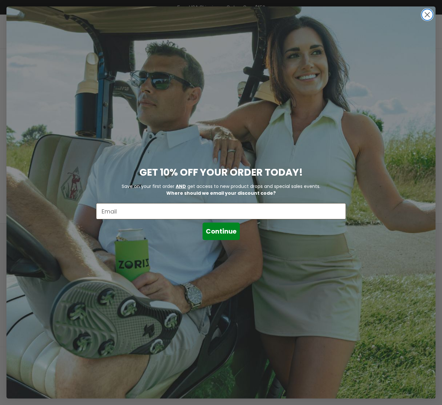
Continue (221, 231)
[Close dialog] (427, 14)
